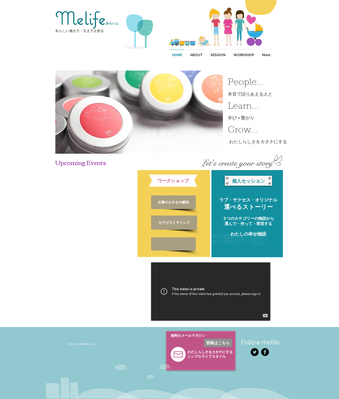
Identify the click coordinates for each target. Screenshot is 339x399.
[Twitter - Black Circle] (255, 352)
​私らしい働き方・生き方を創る (79, 31)
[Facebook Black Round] (265, 352)
